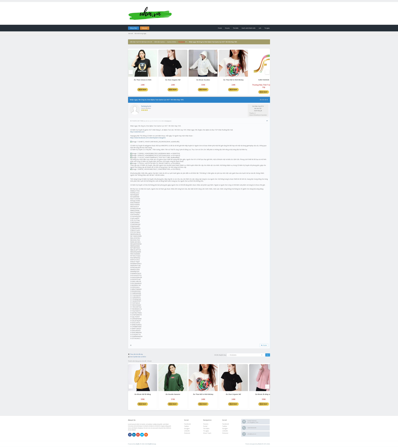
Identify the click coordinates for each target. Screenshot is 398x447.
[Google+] (138, 435)
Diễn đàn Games (159, 42)
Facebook (225, 424)
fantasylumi (146, 106)
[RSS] (146, 435)
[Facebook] (130, 435)
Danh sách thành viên (248, 28)
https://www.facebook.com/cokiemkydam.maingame (148, 138)
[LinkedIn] (134, 435)
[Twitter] (142, 435)
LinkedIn (225, 431)
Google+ (225, 428)
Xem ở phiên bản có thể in (138, 357)
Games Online (171, 42)
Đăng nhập (133, 28)
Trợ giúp (267, 28)
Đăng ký (144, 28)
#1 (267, 120)
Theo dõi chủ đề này (136, 354)
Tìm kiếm (235, 28)
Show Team (207, 433)
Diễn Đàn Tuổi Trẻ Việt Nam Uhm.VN (141, 42)
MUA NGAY (142, 90)
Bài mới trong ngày (140, 33)
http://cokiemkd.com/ (137, 132)
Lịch (260, 28)
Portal (220, 28)
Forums (227, 28)
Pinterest (225, 433)
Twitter (224, 426)
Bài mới (130, 33)
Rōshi (260, 444)
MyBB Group (152, 444)
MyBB (137, 444)
